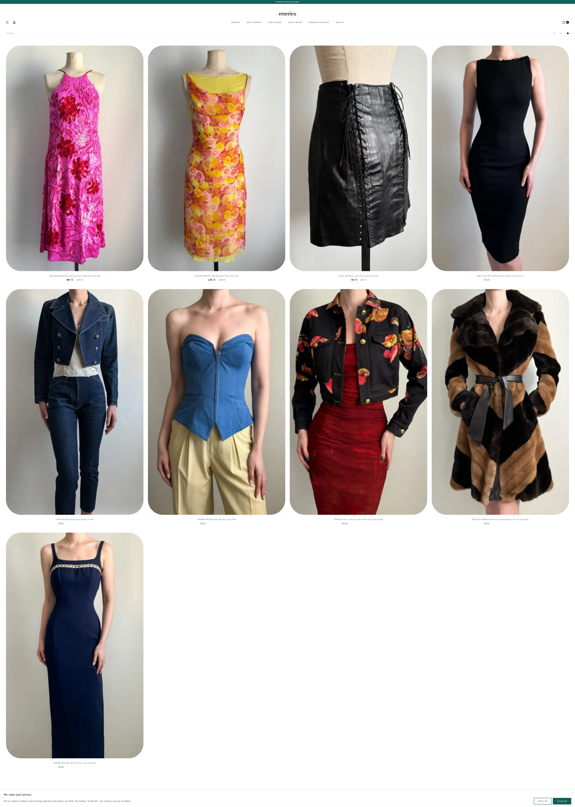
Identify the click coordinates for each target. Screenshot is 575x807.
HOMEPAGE (235, 22)
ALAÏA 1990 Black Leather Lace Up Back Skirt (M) (358, 276)
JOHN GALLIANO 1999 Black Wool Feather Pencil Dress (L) (500, 276)
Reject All (542, 801)
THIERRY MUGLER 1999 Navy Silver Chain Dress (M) (74, 763)
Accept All (562, 801)
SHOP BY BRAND (275, 22)
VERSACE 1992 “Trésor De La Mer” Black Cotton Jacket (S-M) (358, 519)
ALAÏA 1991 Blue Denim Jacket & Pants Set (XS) (75, 519)
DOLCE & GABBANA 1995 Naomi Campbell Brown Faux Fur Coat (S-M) (500, 519)
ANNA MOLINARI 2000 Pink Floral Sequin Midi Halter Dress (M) (74, 276)
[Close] (572, 792)
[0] (563, 22)
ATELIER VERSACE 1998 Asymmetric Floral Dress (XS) (217, 276)
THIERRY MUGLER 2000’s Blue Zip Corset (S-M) (216, 519)
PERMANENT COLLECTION (319, 22)
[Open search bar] (7, 22)
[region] (287, 798)
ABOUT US (340, 22)
